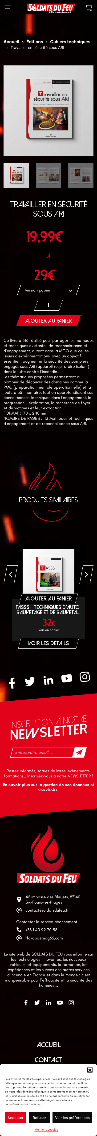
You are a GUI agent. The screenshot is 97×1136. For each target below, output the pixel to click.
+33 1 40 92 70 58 (41, 929)
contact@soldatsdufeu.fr (47, 910)
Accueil (11, 41)
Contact (48, 1060)
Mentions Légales (46, 1129)
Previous (11, 574)
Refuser (39, 1117)
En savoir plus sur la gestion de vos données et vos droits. (48, 787)
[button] (90, 1069)
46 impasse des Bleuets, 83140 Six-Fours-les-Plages (52, 899)
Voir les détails (48, 643)
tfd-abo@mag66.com (44, 938)
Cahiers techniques (70, 41)
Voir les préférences (72, 1117)
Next (86, 574)
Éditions (34, 41)
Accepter (16, 1117)
